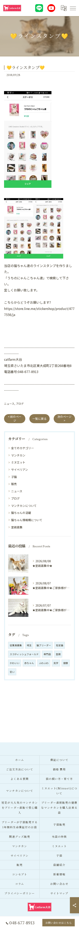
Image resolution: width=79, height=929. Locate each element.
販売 (14, 484)
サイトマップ (59, 893)
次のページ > (64, 418)
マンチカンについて (24, 506)
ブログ (20, 403)
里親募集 (16, 527)
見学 (55, 663)
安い (12, 671)
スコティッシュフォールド (24, 654)
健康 (65, 663)
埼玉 (29, 645)
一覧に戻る (39, 419)
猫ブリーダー (43, 645)
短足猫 (59, 645)
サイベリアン (19, 470)
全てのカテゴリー (22, 448)
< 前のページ (14, 418)
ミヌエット (18, 462)
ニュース (9, 403)
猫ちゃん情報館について (26, 520)
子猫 (14, 477)
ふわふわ (44, 663)
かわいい (14, 663)
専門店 (47, 654)
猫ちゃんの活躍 (21, 513)
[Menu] (72, 8)
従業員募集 (16, 645)
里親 (58, 654)
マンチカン (18, 455)
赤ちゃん (29, 663)
